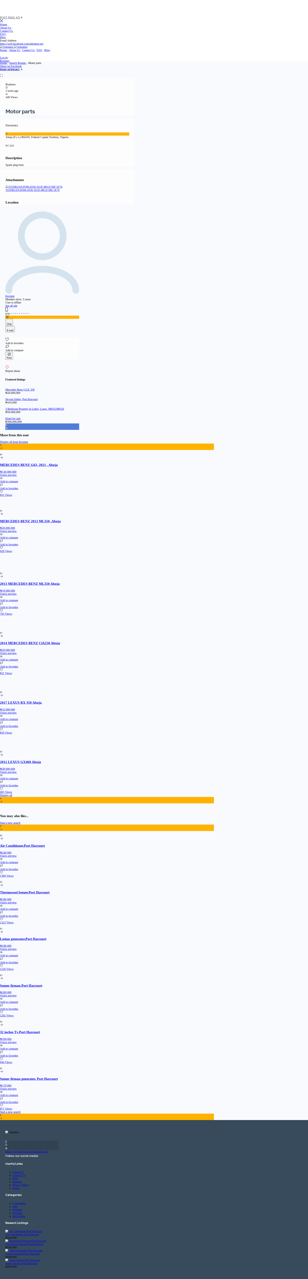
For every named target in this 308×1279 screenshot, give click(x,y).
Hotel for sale (12, 418)
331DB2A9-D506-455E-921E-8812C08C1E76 (33, 190)
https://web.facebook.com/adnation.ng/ (21, 43)
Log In (4, 57)
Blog (3, 37)
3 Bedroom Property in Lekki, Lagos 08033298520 (34, 408)
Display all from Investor (14, 441)
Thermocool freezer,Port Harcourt (24, 1244)
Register (4, 60)
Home (4, 24)
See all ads (11, 305)
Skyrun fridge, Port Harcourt (21, 399)
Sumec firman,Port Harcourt (21, 1263)
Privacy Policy (20, 1185)
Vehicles (17, 1209)
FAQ (3, 34)
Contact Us (6, 30)
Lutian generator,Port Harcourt (22, 1253)
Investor (9, 296)
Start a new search (10, 822)
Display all (6, 795)
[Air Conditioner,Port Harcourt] (23, 1231)
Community (19, 1203)
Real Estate (18, 1216)
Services (17, 1212)
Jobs (14, 1206)
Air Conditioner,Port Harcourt (22, 1234)
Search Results (18, 63)
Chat (9, 324)
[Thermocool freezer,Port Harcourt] (25, 1240)
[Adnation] (7, 46)
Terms (15, 1188)
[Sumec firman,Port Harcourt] (22, 1260)
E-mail (10, 330)
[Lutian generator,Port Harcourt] (24, 1250)
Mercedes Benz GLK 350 (20, 389)
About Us (6, 27)
